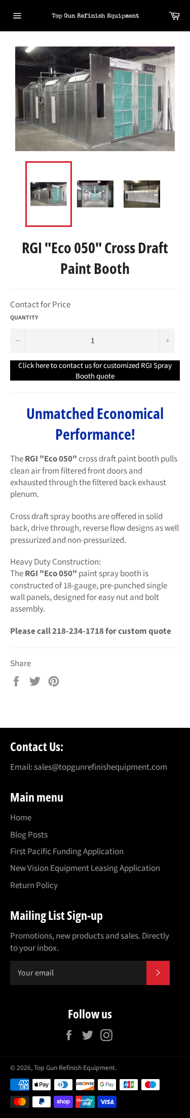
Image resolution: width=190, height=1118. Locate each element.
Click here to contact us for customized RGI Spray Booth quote (95, 370)
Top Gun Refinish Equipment (74, 1068)
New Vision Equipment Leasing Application (85, 868)
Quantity (24, 318)
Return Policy (34, 885)
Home (20, 818)
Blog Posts (29, 835)
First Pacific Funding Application (67, 852)
